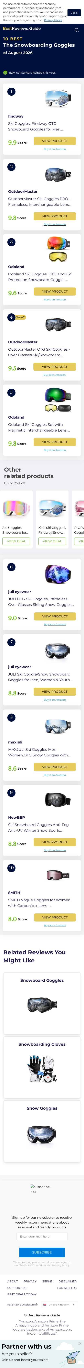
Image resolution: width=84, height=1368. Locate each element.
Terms (48, 1281)
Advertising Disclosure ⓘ (22, 1304)
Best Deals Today (21, 1294)
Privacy (30, 1281)
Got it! (74, 12)
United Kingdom (59, 1304)
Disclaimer (68, 1281)
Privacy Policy (53, 20)
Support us (17, 1288)
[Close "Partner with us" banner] (80, 1343)
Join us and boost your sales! (25, 1360)
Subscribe (42, 1252)
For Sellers (67, 1288)
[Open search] (77, 30)
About (12, 1281)
